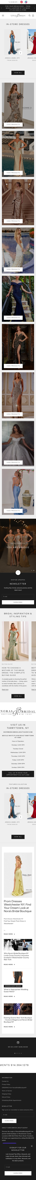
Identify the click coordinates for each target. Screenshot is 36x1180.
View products (13, 124)
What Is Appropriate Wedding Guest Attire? (16, 990)
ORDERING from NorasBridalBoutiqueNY (14, 1088)
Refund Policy (6, 1097)
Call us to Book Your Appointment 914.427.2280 (18, 774)
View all (18, 73)
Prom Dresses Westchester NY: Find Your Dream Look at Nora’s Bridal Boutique (17, 906)
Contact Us (5, 1081)
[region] (18, 546)
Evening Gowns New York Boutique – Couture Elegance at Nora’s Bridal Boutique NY (18, 1020)
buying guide (7, 664)
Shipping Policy (6, 1094)
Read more (5, 689)
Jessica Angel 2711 (12, 58)
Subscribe (18, 1173)
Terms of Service (7, 1091)
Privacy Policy (6, 1084)
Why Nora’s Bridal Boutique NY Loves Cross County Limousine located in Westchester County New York (16, 956)
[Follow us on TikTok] (26, 2)
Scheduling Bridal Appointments (11, 1100)
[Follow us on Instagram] (21, 2)
